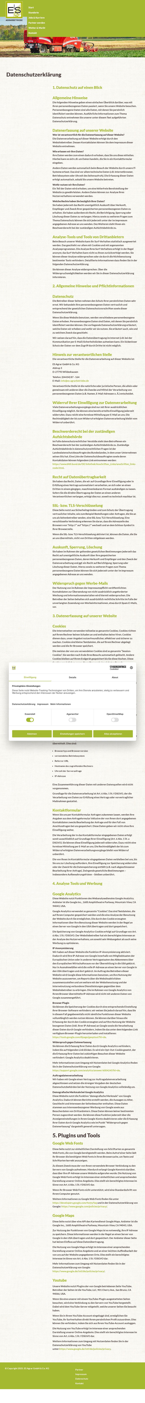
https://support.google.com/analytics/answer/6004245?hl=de (86, 1070)
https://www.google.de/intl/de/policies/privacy (85, 1348)
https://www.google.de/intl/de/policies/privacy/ (79, 1271)
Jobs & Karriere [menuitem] (36, 17)
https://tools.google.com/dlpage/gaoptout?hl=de (79, 1037)
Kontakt (79, 1383)
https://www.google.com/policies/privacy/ (84, 1206)
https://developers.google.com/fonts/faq (75, 1202)
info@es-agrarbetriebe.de (75, 380)
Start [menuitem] (31, 7)
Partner (79, 1369)
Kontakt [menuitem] (32, 33)
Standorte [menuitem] (33, 12)
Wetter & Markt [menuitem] (36, 27)
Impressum (81, 1374)
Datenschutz (81, 1378)
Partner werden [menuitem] (36, 22)
